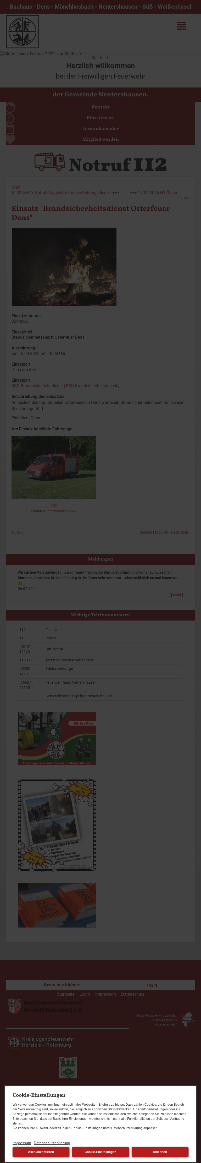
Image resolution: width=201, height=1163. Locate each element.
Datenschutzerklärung (52, 1143)
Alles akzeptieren (41, 1152)
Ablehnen (160, 1152)
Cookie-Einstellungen (100, 1152)
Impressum (22, 1143)
